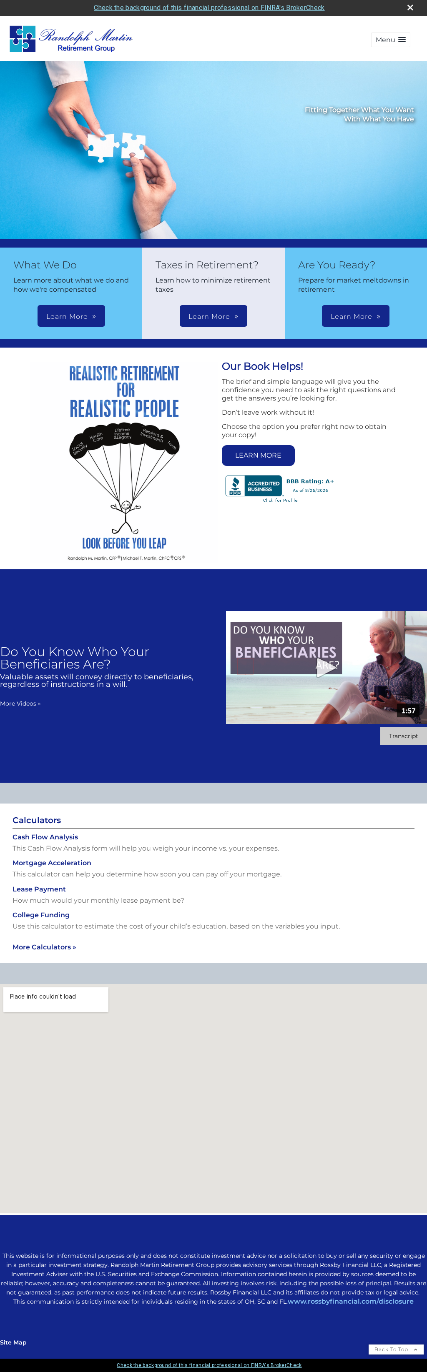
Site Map (13, 1342)
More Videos (20, 703)
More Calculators (44, 947)
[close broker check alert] (410, 7)
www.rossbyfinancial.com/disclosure (351, 1301)
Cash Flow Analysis (45, 837)
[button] (390, 40)
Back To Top (392, 1349)
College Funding (41, 915)
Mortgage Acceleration (52, 863)
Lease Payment (39, 889)
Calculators (37, 820)
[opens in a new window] (280, 503)
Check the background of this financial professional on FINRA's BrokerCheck (209, 8)
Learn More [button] (67, 316)
